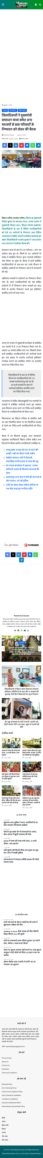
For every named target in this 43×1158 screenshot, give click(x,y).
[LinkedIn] (15, 145)
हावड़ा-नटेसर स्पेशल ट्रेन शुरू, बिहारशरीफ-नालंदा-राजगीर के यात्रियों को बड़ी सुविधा (31, 752)
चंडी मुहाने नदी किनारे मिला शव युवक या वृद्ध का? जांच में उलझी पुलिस (11, 776)
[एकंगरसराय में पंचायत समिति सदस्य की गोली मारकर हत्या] (31, 767)
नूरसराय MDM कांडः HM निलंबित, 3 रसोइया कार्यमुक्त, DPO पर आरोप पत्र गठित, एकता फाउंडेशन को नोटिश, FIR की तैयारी (21, 651)
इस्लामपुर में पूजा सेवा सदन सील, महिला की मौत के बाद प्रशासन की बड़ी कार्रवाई (11, 800)
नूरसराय (21, 642)
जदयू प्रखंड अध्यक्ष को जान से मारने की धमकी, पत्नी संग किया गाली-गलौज (22, 451)
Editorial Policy (7, 1084)
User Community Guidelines (11, 1095)
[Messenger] (27, 145)
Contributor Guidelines (10, 1099)
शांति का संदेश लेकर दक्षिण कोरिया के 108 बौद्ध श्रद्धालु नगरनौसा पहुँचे (22, 487)
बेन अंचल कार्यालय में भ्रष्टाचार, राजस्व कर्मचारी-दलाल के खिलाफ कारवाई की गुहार (22, 469)
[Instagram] (28, 630)
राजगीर (4, 1133)
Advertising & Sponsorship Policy (13, 1106)
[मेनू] (3, 5)
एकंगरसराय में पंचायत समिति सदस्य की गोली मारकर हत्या (29, 776)
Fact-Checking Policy (9, 1088)
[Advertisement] (21, 33)
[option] (21, 649)
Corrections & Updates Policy (12, 1092)
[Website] (15, 630)
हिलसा (4, 1129)
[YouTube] (24, 630)
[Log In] (36, 5)
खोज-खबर (5, 1140)
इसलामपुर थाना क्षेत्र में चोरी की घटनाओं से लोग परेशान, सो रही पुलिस (23, 479)
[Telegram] (38, 145)
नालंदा (10, 105)
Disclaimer (5, 1069)
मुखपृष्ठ (5, 105)
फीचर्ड (3, 1118)
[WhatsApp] (32, 145)
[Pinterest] (21, 145)
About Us (5, 1062)
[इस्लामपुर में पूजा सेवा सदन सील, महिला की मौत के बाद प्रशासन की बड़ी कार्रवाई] (11, 790)
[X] (10, 145)
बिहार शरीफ (22, 110)
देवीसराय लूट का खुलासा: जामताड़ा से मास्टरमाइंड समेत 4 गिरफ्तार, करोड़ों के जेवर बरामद (31, 801)
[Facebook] (4, 145)
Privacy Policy (7, 1058)
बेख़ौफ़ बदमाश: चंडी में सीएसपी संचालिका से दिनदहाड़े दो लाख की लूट (22, 459)
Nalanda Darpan (9, 135)
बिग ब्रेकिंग (13, 110)
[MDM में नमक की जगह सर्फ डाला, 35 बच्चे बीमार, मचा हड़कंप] (11, 743)
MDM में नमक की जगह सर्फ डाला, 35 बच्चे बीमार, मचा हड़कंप (11, 752)
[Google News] (11, 545)
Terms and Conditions (9, 1073)
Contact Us (6, 1065)
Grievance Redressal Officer (11, 1103)
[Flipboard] (31, 545)
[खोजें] (40, 5)
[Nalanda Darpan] (21, 5)
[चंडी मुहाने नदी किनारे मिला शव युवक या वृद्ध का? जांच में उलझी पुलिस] (11, 767)
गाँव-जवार (5, 1136)
